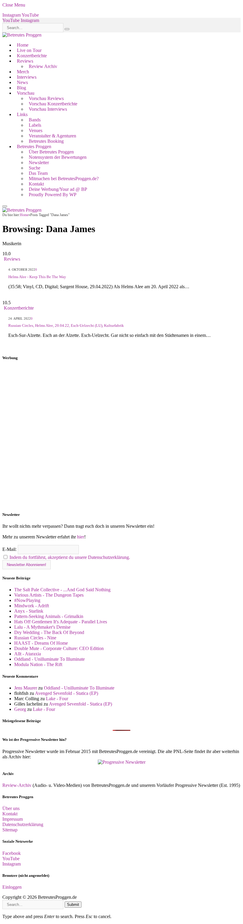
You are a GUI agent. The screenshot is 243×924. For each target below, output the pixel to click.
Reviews (25, 61)
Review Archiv (43, 66)
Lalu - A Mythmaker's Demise (42, 627)
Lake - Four (57, 698)
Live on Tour (29, 50)
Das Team (38, 173)
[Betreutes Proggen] (21, 34)
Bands (35, 119)
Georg (20, 709)
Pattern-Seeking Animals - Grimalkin (48, 616)
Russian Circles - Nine (35, 637)
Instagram (11, 863)
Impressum (12, 819)
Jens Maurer (25, 687)
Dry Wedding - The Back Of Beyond (49, 632)
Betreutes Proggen (34, 146)
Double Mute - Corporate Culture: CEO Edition (59, 648)
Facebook (11, 853)
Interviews (26, 77)
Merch (23, 71)
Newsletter (39, 162)
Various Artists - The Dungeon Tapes (49, 594)
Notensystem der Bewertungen (58, 157)
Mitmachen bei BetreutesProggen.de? (64, 178)
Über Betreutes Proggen (51, 151)
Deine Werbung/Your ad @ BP (58, 189)
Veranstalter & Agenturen (52, 135)
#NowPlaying (27, 600)
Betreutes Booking (46, 141)
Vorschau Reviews (46, 98)
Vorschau (25, 93)
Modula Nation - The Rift (38, 664)
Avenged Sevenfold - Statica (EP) (66, 693)
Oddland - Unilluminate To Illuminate (49, 659)
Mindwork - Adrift (31, 605)
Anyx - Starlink (28, 611)
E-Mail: (10, 549)
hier (80, 536)
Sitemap (9, 829)
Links (22, 114)
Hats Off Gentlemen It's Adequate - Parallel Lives (60, 621)
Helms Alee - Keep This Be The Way (37, 277)
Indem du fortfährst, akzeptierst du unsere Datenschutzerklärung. (69, 557)
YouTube (11, 858)
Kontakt (36, 183)
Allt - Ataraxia (27, 653)
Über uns (11, 808)
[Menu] (4, 206)
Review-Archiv (16, 785)
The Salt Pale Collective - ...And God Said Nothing (62, 589)
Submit (73, 904)
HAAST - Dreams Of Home (41, 643)
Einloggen (12, 887)
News (22, 82)
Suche (34, 167)
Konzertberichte (32, 55)
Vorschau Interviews (48, 109)
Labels (35, 125)
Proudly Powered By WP (52, 194)
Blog (21, 87)
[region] (121, 436)
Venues (35, 130)
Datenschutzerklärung (22, 824)
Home (22, 44)
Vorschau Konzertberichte (53, 103)
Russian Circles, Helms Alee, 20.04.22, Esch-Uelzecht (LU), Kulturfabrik (66, 325)
